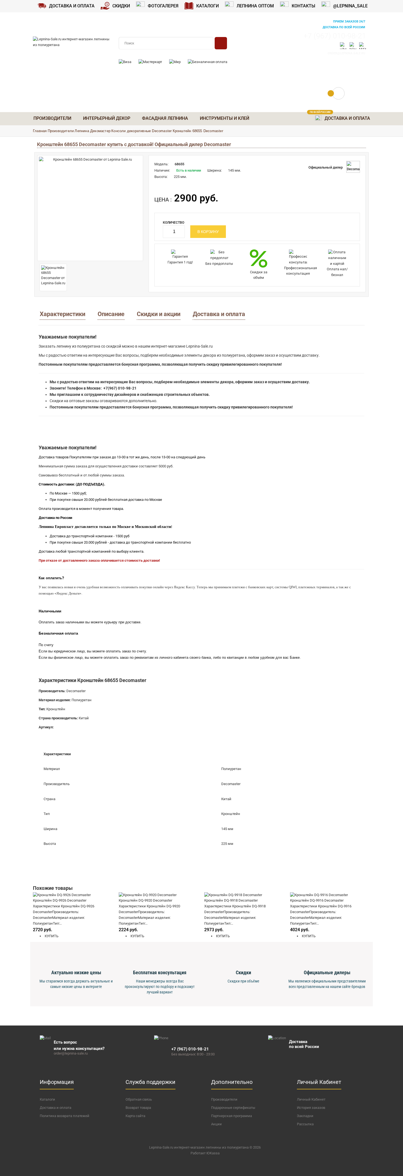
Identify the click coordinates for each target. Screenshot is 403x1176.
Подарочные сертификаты (233, 1108)
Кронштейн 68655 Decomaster (198, 131)
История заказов (311, 1108)
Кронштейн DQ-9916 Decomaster (317, 900)
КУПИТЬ (51, 936)
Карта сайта (135, 1116)
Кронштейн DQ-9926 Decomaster (59, 900)
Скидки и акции (158, 314)
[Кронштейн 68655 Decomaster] (90, 208)
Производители (61, 131)
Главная (40, 131)
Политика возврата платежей (64, 1116)
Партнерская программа (231, 1116)
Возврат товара (138, 1108)
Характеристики (62, 314)
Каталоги (47, 1099)
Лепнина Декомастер (92, 131)
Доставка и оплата (219, 314)
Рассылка (305, 1124)
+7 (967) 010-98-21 (334, 36)
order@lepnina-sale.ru (346, 53)
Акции (216, 1124)
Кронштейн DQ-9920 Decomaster (145, 900)
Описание (111, 314)
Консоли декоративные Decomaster (141, 131)
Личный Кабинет (311, 1099)
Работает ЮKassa (205, 1153)
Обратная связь (139, 1099)
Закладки (305, 1116)
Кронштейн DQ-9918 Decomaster (231, 900)
